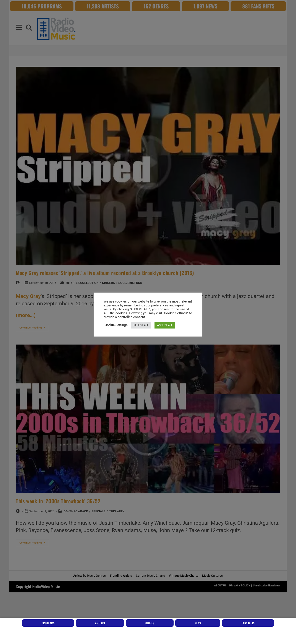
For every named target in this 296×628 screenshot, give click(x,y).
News (198, 623)
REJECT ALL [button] (141, 325)
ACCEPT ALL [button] (165, 325)
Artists (100, 623)
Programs (48, 623)
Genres (149, 623)
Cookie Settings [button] (116, 325)
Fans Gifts (248, 623)
